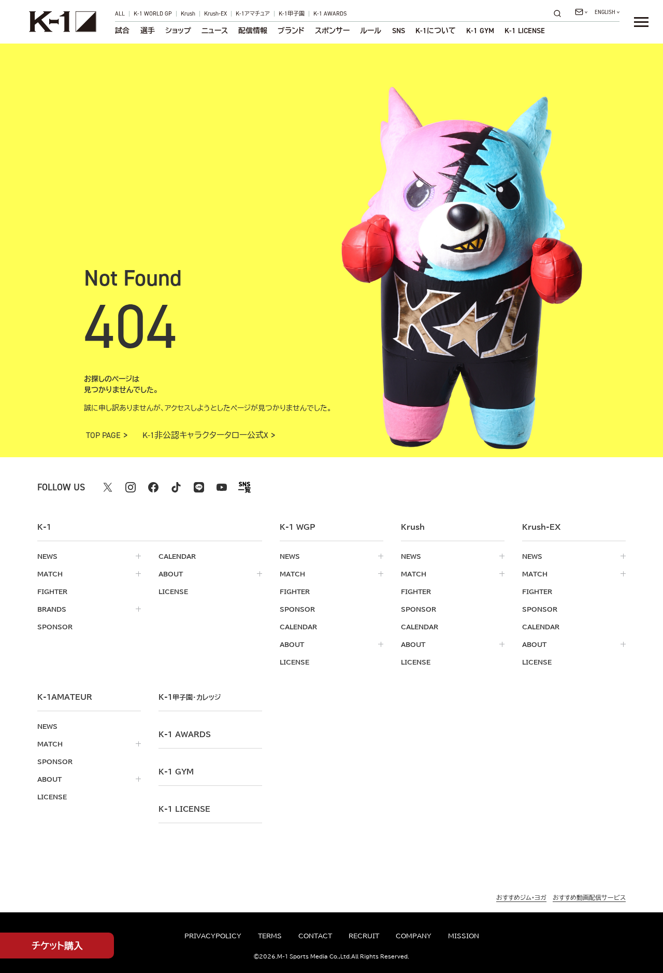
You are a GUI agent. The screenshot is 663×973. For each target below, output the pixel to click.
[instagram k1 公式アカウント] (130, 487)
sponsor (55, 627)
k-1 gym (176, 771)
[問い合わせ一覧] (581, 12)
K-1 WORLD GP (153, 14)
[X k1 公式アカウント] (107, 487)
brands (51, 609)
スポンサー (332, 30)
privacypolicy (212, 936)
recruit (364, 936)
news (47, 556)
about (170, 574)
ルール (370, 30)
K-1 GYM (480, 30)
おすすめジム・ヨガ (521, 897)
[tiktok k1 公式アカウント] (176, 487)
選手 (147, 30)
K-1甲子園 (292, 14)
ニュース (214, 30)
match (50, 574)
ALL (120, 14)
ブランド (291, 30)
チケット (57, 945)
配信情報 (252, 30)
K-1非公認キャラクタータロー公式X (205, 435)
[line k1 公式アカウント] (199, 487)
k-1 (189, 697)
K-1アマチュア (253, 14)
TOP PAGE (103, 435)
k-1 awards (184, 734)
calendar (177, 556)
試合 (122, 30)
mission (463, 936)
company (413, 936)
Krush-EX (215, 14)
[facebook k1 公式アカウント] (153, 487)
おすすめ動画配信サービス (589, 897)
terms (270, 936)
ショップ (178, 30)
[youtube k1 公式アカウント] (221, 487)
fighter (52, 591)
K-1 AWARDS (330, 14)
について (435, 30)
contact (315, 936)
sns (398, 30)
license (173, 591)
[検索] (560, 13)
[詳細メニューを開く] (641, 22)
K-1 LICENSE (525, 30)
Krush (188, 14)
